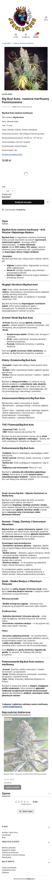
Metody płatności (9, 848)
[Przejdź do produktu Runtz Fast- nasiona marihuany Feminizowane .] (26, 744)
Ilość (4, 187)
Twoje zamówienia (9, 868)
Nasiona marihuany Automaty (23, 43)
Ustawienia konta (8, 870)
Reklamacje (6, 857)
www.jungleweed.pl (12, 706)
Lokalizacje (6, 835)
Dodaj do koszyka (23, 202)
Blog (3, 837)
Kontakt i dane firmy (10, 832)
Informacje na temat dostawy (13, 855)
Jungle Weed (6, 43)
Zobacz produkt (12, 787)
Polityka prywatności (10, 852)
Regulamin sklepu (9, 850)
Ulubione (5, 872)
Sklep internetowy (23, 879)
